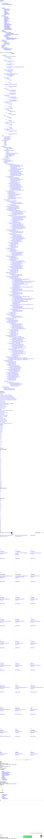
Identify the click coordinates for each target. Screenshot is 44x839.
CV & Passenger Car (14, 100)
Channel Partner (5, 47)
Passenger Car (13, 91)
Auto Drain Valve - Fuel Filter (9, 122)
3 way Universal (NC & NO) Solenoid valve (18, 211)
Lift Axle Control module (8, 69)
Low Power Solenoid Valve (11, 229)
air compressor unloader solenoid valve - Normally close (18, 357)
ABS (5, 115)
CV (11, 59)
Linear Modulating (7, 136)
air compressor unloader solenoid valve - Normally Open (18, 359)
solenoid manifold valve (10, 74)
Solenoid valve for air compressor (12, 356)
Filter (12, 534)
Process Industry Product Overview (12, 34)
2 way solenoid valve (10, 163)
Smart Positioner (7, 13)
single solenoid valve (14, 313)
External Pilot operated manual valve (17, 165)
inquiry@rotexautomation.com (7, 4)
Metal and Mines (7, 18)
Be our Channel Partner (8, 48)
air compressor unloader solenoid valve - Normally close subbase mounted (21, 358)
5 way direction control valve (13, 277)
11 (24, 759)
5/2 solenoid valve (9, 70)
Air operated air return (16, 285)
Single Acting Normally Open (9, 388)
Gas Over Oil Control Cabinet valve (12, 276)
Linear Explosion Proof (10, 155)
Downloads (4, 31)
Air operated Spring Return (17, 280)
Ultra (5, 145)
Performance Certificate (10, 39)
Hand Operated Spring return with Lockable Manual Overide (23, 290)
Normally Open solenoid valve (14, 170)
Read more (2, 553)
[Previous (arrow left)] (0, 835)
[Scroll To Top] (1, 761)
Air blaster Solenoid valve (10, 314)
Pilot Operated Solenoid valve (16, 169)
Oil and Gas (6, 17)
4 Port (7, 102)
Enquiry (3, 45)
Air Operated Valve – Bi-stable (14, 194)
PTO (9, 62)
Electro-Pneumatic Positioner (9, 150)
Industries (3, 15)
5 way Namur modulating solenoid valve (13, 376)
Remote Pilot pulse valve (15, 385)
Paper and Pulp (6, 25)
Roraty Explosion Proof (10, 154)
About (3, 30)
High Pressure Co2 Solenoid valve (12, 272)
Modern (5, 144)
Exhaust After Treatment (13, 86)
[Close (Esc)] (0, 834)
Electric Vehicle (7, 95)
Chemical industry (7, 26)
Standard (5, 162)
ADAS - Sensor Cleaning (8, 108)
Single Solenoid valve (12, 198)
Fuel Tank (10, 103)
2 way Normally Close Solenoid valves (17, 225)
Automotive (6, 12)
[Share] (1, 834)
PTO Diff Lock (7, 77)
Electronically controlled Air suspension (11, 73)
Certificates (6, 36)
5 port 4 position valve (10, 61)
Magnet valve (6, 161)
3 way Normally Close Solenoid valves (17, 213)
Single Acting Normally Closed (9, 389)
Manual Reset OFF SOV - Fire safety (15, 336)
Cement (5, 22)
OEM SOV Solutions (8, 29)
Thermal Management (12, 90)
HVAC (5, 88)
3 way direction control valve (13, 294)
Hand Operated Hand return (17, 289)
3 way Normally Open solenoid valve (17, 339)
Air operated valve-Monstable (16, 189)
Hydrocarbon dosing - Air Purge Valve (10, 84)
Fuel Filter (10, 124)
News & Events (7, 43)
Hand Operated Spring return (18, 288)
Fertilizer (5, 21)
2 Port (7, 109)
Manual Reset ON (16, 303)
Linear (7, 152)
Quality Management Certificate (11, 38)
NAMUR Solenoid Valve (8, 360)
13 (28, 759)
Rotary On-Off (6, 139)
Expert (5, 142)
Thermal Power (7, 20)
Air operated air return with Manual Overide (20, 284)
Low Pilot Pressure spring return (18, 283)
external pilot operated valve (15, 278)
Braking (10, 110)
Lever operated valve (14, 291)
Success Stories (6, 42)
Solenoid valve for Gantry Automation (12, 206)
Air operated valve (14, 167)
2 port (7, 123)
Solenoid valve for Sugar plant (11, 200)
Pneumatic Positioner (7, 147)
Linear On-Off (6, 137)
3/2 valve (8, 57)
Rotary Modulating (7, 138)
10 (22, 759)
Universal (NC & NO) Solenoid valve (15, 186)
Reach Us (3, 44)
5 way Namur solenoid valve (13, 242)
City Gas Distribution (8, 28)
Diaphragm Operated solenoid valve (19, 226)
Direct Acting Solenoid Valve (16, 172)
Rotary (7, 149)
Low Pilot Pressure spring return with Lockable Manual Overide (24, 281)
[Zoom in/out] (3, 834)
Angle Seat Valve (5, 386)
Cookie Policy (4, 779)
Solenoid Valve (4, 159)
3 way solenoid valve (10, 176)
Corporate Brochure (9, 33)
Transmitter (6, 157)
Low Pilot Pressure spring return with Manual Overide (22, 282)
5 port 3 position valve (10, 64)
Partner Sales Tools (7, 49)
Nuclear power (6, 23)
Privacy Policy (4, 778)
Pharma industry (7, 27)
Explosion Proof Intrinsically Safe (12, 153)
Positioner (6, 11)
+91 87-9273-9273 (5, 3)
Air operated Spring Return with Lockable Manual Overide (23, 304)
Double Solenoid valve (12, 195)
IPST (5, 143)
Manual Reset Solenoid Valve (11, 209)
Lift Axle (10, 71)
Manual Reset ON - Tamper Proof (14, 210)
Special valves (6, 199)
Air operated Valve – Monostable (16, 173)
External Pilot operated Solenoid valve (17, 168)
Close (12, 52)
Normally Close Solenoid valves (14, 164)
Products (3, 8)
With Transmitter (9, 148)
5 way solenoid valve (12, 204)
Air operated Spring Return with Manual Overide (21, 279)
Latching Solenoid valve (10, 248)
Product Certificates (5, 775)
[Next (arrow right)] (1, 835)
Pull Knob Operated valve (15, 305)
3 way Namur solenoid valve (13, 230)
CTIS (5, 14)
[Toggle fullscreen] (2, 834)
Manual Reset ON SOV (13, 215)
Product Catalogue (7, 35)
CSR (3, 46)
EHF (3, 135)
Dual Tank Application (8, 101)
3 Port (7, 78)
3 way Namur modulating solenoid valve (15, 266)
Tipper (5, 60)
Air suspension (11, 75)
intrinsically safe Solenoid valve (11, 321)
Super (5, 141)
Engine (10, 58)
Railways (5, 19)
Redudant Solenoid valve (15, 178)
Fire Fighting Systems (8, 24)
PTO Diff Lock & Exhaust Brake (10, 56)
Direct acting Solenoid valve (15, 166)
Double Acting (6, 387)
